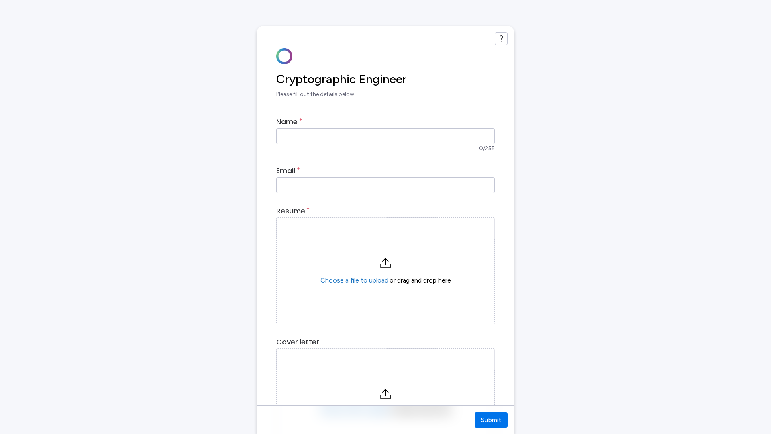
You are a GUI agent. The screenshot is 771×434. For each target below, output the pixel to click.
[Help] (501, 38)
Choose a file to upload (354, 280)
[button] (385, 270)
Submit (491, 420)
